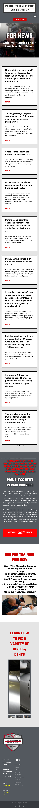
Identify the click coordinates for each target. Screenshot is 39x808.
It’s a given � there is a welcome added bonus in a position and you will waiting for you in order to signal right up (18, 380)
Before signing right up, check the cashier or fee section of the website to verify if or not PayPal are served (17, 225)
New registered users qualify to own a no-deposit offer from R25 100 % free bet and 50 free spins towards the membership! (19, 76)
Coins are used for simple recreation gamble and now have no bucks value (18, 185)
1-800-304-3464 (6, 785)
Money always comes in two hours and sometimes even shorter (19, 262)
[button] (35, 16)
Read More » (9, 102)
